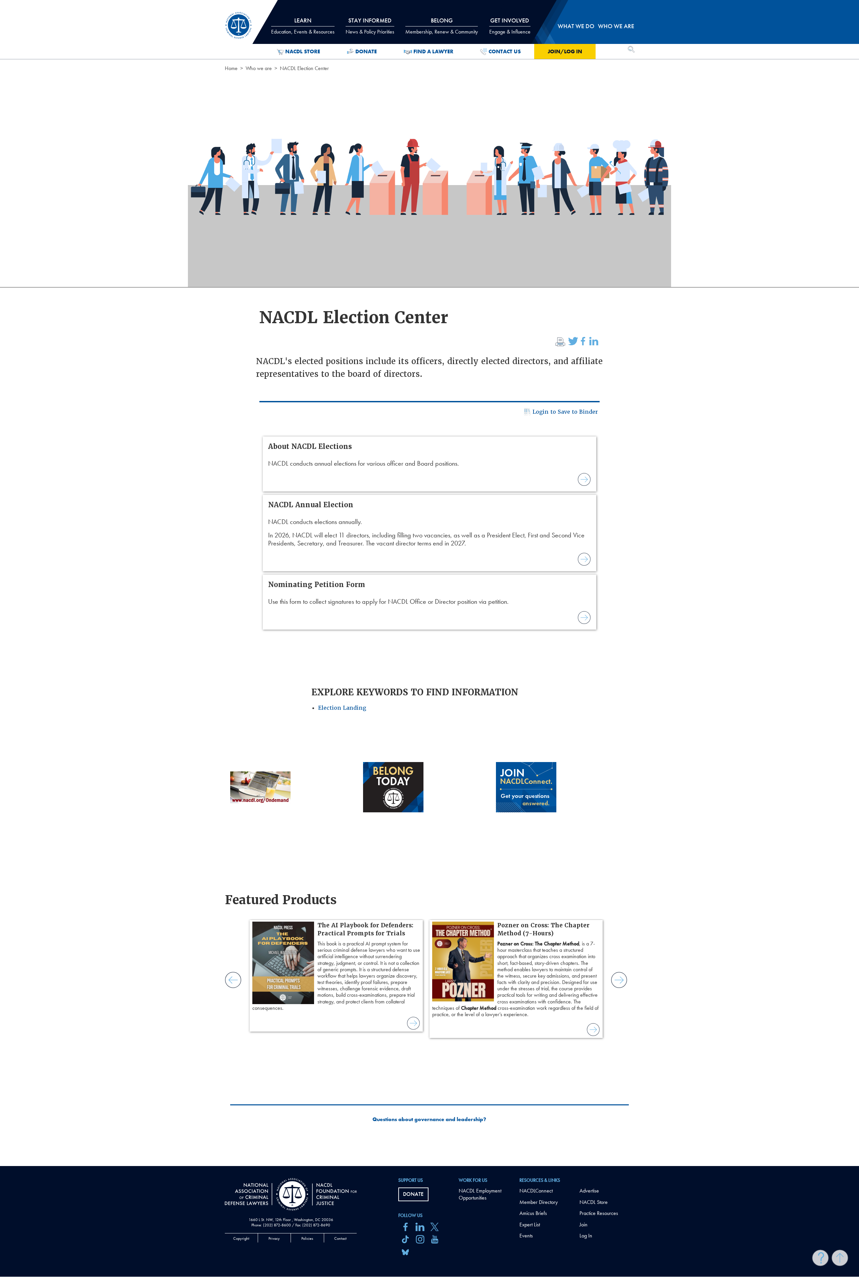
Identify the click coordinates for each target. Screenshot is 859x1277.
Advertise (589, 1190)
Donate (366, 51)
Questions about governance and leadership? (429, 1119)
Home (231, 68)
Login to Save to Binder (565, 411)
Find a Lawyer (433, 51)
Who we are (259, 68)
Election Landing (342, 707)
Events (526, 1235)
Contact (340, 1238)
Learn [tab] (303, 25)
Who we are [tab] (616, 26)
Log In (585, 1235)
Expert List (529, 1224)
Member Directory (538, 1202)
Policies (307, 1238)
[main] (429, 583)
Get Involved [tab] (509, 25)
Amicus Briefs (533, 1213)
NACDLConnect (536, 1190)
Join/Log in (565, 51)
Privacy (274, 1238)
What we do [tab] (576, 26)
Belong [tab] (441, 25)
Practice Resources (598, 1213)
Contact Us (505, 51)
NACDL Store (302, 51)
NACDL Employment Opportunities (480, 1194)
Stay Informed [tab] (370, 25)
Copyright (241, 1238)
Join (583, 1224)
